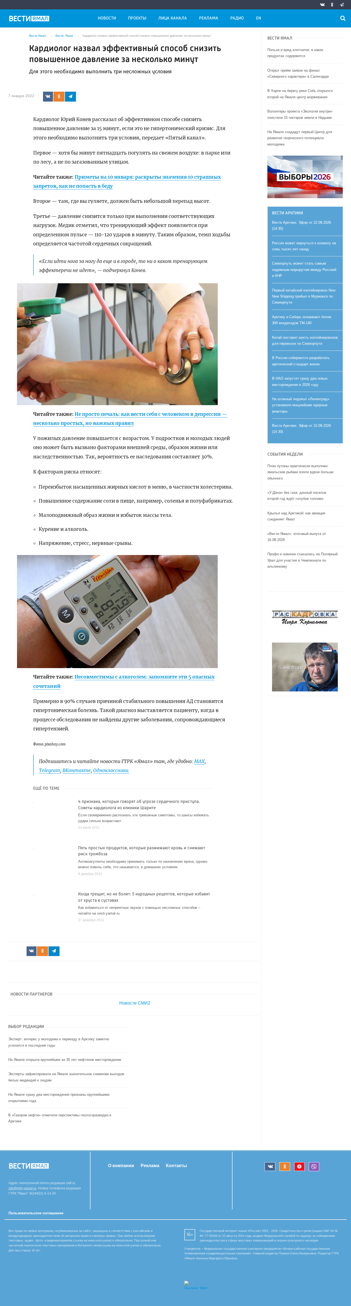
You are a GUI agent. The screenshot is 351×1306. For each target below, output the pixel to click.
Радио (237, 18)
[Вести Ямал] (30, 19)
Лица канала (172, 18)
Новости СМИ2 (134, 1003)
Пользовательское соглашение (36, 1213)
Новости (107, 18)
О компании (121, 1165)
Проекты (137, 18)
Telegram (49, 770)
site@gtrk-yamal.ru (22, 1188)
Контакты (176, 1165)
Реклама (208, 18)
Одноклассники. (111, 770)
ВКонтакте (77, 770)
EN (258, 18)
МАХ (199, 761)
